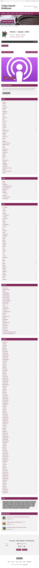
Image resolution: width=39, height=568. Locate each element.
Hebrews (4, 246)
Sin (3, 158)
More (29, 13)
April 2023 (4, 392)
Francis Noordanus (6, 299)
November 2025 (5, 356)
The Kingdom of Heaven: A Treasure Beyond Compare (17, 527)
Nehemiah (4, 266)
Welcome (3, 13)
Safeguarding (28, 561)
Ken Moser (5, 313)
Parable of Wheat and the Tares (20, 505)
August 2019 (5, 461)
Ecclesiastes (5, 235)
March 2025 (5, 368)
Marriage (4, 133)
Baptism (4, 102)
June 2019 (4, 464)
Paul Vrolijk (5, 324)
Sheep (4, 155)
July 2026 (4, 343)
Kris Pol (4, 314)
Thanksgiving (5, 164)
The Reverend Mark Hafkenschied (9, 333)
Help (32, 13)
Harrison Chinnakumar (21, 34)
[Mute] (33, 41)
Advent (4, 181)
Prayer (4, 147)
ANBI (24, 561)
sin (18, 507)
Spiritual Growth (6, 160)
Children (4, 103)
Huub (4, 305)
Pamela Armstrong (6, 322)
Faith (3, 114)
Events (17, 13)
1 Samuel (4, 213)
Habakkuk (4, 244)
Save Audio (5, 45)
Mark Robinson (5, 319)
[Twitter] (20, 546)
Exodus (4, 238)
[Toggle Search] (1, 1)
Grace (4, 122)
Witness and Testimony (7, 171)
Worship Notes (5, 198)
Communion (5, 106)
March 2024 (5, 375)
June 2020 (4, 445)
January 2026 (5, 353)
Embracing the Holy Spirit (7, 186)
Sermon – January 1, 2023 (13, 26)
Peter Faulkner (5, 325)
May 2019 (4, 466)
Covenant (4, 108)
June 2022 (4, 408)
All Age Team (5, 288)
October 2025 (5, 357)
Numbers (19, 36)
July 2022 (4, 406)
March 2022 (5, 412)
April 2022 (4, 411)
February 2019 (5, 470)
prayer (33, 505)
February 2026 (5, 351)
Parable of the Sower (6, 142)
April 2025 (4, 367)
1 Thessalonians (6, 215)
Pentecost (29, 505)
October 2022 (5, 401)
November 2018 (5, 475)
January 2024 (5, 378)
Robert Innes (5, 327)
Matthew (4, 263)
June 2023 (4, 389)
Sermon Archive (7, 21)
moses (4, 505)
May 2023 (4, 390)
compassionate (17, 501)
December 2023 (5, 379)
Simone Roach (5, 330)
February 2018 (5, 489)
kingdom (26, 503)
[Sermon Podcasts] (19, 80)
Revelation (4, 274)
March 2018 (5, 488)
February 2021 (5, 433)
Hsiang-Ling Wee (6, 302)
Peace (4, 146)
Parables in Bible (6, 144)
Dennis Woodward (6, 294)
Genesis (4, 243)
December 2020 (5, 436)
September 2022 (6, 403)
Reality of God (5, 149)
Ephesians (4, 237)
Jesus (4, 128)
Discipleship (5, 111)
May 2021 (4, 428)
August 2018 (5, 480)
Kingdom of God (6, 130)
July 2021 (4, 425)
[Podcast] (22, 546)
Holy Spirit (4, 127)
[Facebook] (19, 546)
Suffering (4, 161)
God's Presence (32, 501)
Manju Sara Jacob (6, 316)
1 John (4, 208)
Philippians (5, 271)
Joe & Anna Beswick (6, 311)
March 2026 (5, 350)
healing (15, 503)
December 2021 (5, 417)
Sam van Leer (5, 328)
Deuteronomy (5, 233)
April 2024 (4, 373)
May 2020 (4, 447)
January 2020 (5, 453)
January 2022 (5, 415)
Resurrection (5, 152)
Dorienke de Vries (6, 297)
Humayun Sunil (5, 303)
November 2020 (5, 437)
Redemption (5, 150)
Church (4, 105)
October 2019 (5, 458)
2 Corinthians (5, 218)
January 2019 (5, 472)
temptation (22, 507)
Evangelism (5, 113)
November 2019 (5, 456)
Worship (4, 172)
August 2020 (5, 442)
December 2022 (5, 398)
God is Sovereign (6, 503)
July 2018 (4, 481)
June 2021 (4, 426)
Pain (3, 139)
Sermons (13, 13)
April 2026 (4, 348)
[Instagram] (24, 546)
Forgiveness (5, 117)
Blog (26, 13)
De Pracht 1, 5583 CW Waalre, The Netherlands (21, 540)
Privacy (20, 561)
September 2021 (6, 422)
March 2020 (5, 450)
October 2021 (5, 420)
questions (10, 507)
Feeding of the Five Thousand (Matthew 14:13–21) (16, 522)
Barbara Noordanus (6, 289)
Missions (4, 135)
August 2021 (5, 423)
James (4, 249)
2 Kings (4, 219)
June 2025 (4, 364)
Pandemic (4, 141)
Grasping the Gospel (6, 187)
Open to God (5, 136)
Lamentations (5, 257)
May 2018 (4, 484)
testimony (27, 507)
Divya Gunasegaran (6, 295)
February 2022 (5, 414)
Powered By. (25, 564)
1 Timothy (4, 216)
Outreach (4, 138)
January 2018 (5, 491)
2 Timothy (4, 226)
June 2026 (4, 345)
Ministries (22, 13)
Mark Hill (4, 317)
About (9, 561)
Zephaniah (4, 279)
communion (12, 501)
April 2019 (4, 467)
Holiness (4, 125)
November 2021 (5, 419)
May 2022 (4, 409)
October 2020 (5, 439)
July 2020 (4, 444)
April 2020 (4, 448)
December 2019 (5, 455)
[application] (19, 42)
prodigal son (5, 507)
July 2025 (4, 362)
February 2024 (5, 376)
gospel (11, 503)
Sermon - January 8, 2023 (31, 52)
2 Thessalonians (6, 224)
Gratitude (4, 124)
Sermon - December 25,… (8, 52)
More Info (19, 549)
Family (4, 116)
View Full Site (19, 558)
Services (8, 13)
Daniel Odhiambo (6, 292)
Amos (4, 229)
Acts (3, 227)
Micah (4, 265)
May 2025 (4, 365)
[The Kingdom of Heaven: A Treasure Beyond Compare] (4, 529)
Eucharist (27, 501)
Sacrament (5, 192)
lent (30, 503)
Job (3, 252)
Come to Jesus (5, 501)
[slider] (35, 42)
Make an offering (6, 93)
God (3, 119)
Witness (4, 169)
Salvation (4, 153)
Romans (4, 276)
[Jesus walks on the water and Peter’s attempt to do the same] (4, 518)
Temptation (5, 163)
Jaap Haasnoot (5, 306)
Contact (12, 561)
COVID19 (23, 501)
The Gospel (5, 166)
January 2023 (5, 397)
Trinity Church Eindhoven (8, 7)
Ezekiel (4, 240)
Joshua (4, 255)
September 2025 (6, 359)
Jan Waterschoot (6, 308)
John (4, 254)
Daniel (4, 232)
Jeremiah (4, 251)
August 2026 (5, 342)
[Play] (2, 41)
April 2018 (4, 486)
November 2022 (5, 400)
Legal (17, 561)
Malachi (4, 260)
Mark (3, 262)
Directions (25, 549)
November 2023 (5, 381)
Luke (16, 36)
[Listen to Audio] (12, 518)
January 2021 (5, 434)
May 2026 (4, 346)
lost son (33, 503)
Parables (4, 190)
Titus (4, 277)
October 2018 (5, 477)
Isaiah (4, 248)
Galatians (13, 36)
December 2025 (5, 354)
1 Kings (4, 210)
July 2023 (4, 387)
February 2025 (5, 370)
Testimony (4, 195)
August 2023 (5, 386)
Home (2, 26)
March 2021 (5, 431)
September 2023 (6, 384)
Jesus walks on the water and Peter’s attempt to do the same (18, 516)
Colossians (5, 230)
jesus (23, 503)
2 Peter (4, 221)
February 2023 (5, 395)
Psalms (22, 36)
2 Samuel (4, 222)
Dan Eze (4, 291)
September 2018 (6, 478)
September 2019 (6, 459)
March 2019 (5, 469)
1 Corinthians (5, 207)
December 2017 (5, 492)
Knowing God (5, 189)
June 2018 (4, 483)
